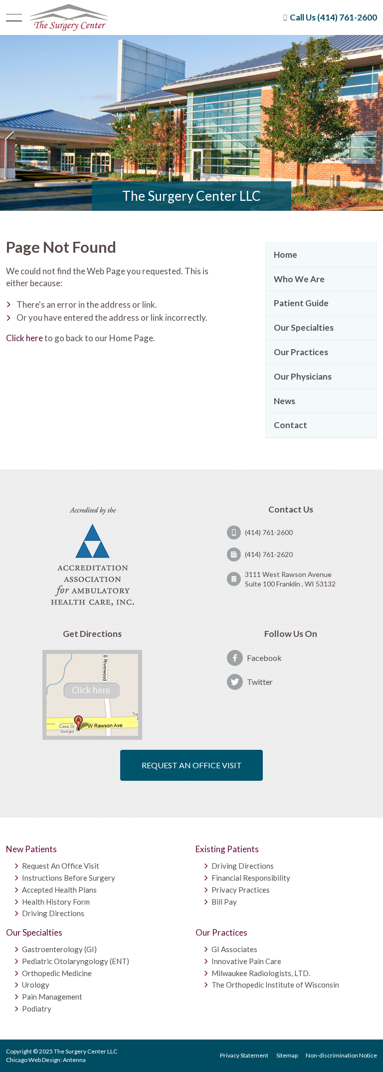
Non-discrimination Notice (341, 1055)
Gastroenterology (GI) (59, 949)
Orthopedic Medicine (57, 972)
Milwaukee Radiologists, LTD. (260, 972)
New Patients (31, 849)
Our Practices (221, 932)
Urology (35, 984)
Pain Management (52, 996)
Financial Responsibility (250, 877)
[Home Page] (68, 17)
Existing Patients (227, 849)
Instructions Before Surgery (68, 877)
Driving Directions (53, 913)
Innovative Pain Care (246, 961)
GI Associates (234, 949)
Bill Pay (224, 901)
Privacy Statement (244, 1055)
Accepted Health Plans (59, 889)
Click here (24, 338)
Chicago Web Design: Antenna (46, 1060)
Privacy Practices (240, 889)
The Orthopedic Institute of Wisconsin (275, 984)
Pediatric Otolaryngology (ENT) (75, 961)
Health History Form (56, 901)
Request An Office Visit (60, 865)
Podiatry (36, 1008)
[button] (14, 17)
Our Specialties (34, 932)
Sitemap (287, 1055)
